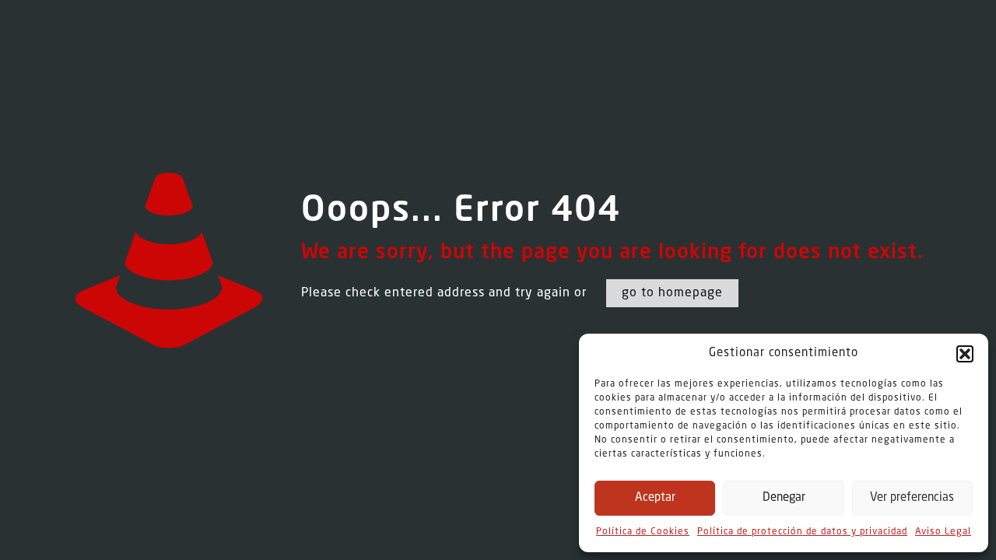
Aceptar (655, 498)
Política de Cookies (642, 532)
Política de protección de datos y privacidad (802, 532)
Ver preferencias (912, 498)
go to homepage (672, 293)
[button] (965, 354)
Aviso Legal (943, 532)
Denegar (784, 498)
